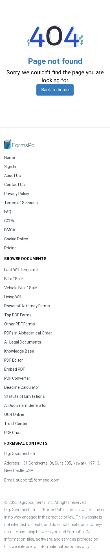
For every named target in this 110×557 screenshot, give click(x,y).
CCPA (9, 221)
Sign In (10, 166)
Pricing (10, 248)
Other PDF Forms (19, 324)
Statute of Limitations (24, 396)
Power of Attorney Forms (27, 306)
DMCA (9, 230)
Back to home (55, 89)
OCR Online (14, 414)
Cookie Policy (16, 239)
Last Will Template (21, 269)
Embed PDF (14, 369)
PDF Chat (12, 432)
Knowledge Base (19, 351)
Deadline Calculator (21, 387)
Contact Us (14, 184)
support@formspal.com (38, 480)
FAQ (7, 212)
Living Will (12, 297)
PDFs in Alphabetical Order (28, 333)
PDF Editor (13, 360)
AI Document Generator (25, 405)
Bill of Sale (13, 279)
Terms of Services (21, 202)
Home (9, 157)
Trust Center (16, 423)
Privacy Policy (16, 193)
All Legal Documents (22, 342)
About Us (12, 175)
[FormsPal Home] (19, 144)
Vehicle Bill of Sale (20, 288)
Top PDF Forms (18, 315)
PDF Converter (17, 378)
